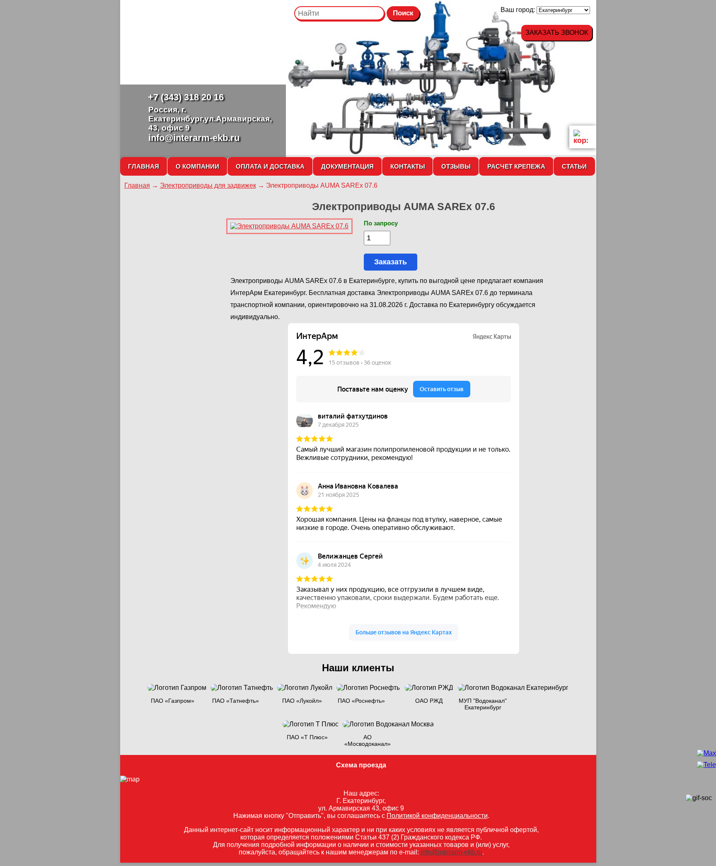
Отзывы (456, 166)
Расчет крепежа (516, 166)
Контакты (407, 166)
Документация (347, 166)
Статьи (574, 166)
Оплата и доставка (270, 166)
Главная (143, 166)
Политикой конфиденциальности (437, 815)
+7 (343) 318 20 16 (186, 97)
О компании (197, 166)
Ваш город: (519, 9)
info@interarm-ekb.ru (193, 138)
